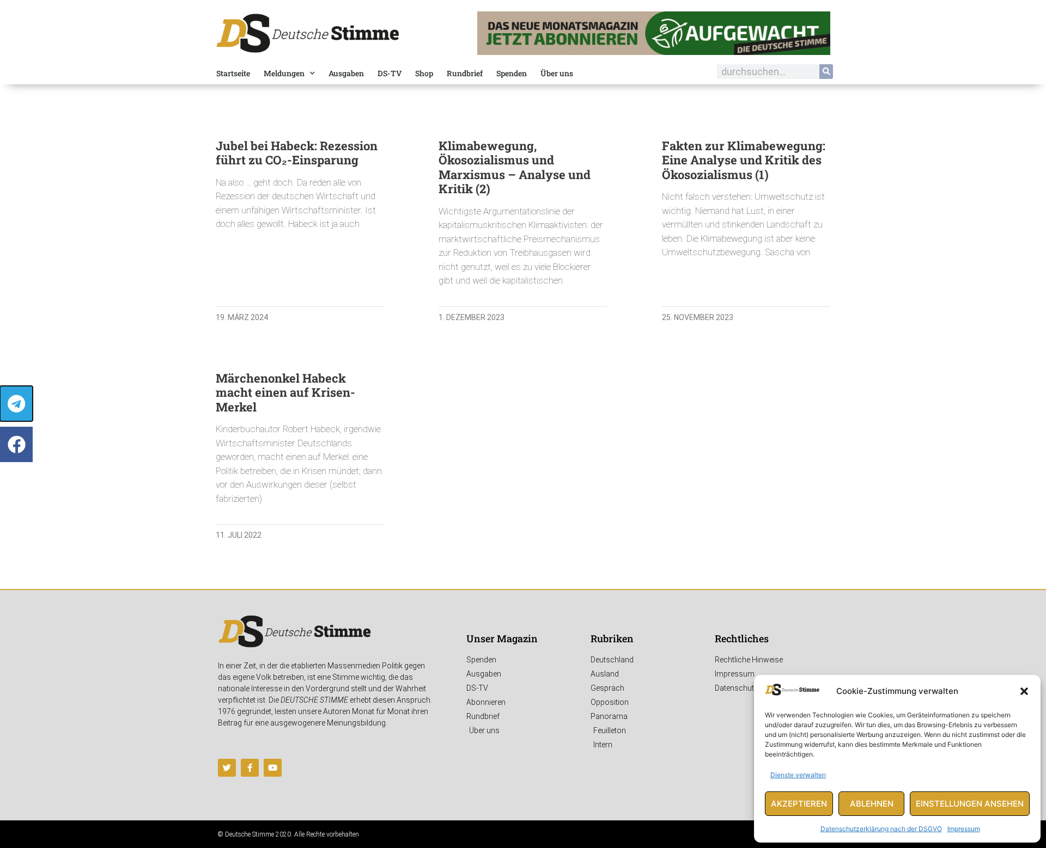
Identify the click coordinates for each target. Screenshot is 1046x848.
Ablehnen (871, 803)
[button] (1024, 691)
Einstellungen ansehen (970, 803)
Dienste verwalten (798, 775)
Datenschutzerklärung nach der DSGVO (881, 829)
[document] (523, 424)
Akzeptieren (799, 803)
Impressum (963, 829)
